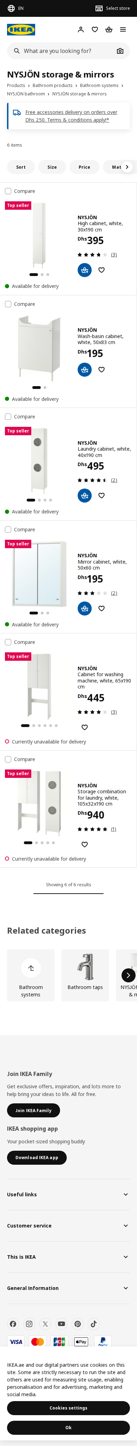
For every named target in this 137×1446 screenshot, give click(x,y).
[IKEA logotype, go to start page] (21, 29)
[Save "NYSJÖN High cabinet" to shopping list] (101, 270)
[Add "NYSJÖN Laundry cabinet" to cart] (85, 496)
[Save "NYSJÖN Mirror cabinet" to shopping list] (101, 608)
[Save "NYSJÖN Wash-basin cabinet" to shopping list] (101, 370)
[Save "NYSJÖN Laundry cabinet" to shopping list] (101, 496)
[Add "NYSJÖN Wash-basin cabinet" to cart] (85, 370)
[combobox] (61, 50)
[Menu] (123, 29)
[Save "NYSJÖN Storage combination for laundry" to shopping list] (85, 845)
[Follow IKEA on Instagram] (29, 1324)
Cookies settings (68, 1408)
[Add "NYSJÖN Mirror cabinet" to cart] (85, 608)
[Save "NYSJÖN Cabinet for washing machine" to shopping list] (85, 727)
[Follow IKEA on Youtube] (61, 1324)
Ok (68, 1428)
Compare (24, 191)
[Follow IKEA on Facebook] (13, 1324)
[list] (68, 975)
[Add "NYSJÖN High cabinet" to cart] (85, 270)
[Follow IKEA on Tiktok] (94, 1324)
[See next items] (127, 167)
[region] (68, 1393)
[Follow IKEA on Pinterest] (78, 1324)
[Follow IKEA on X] (45, 1324)
